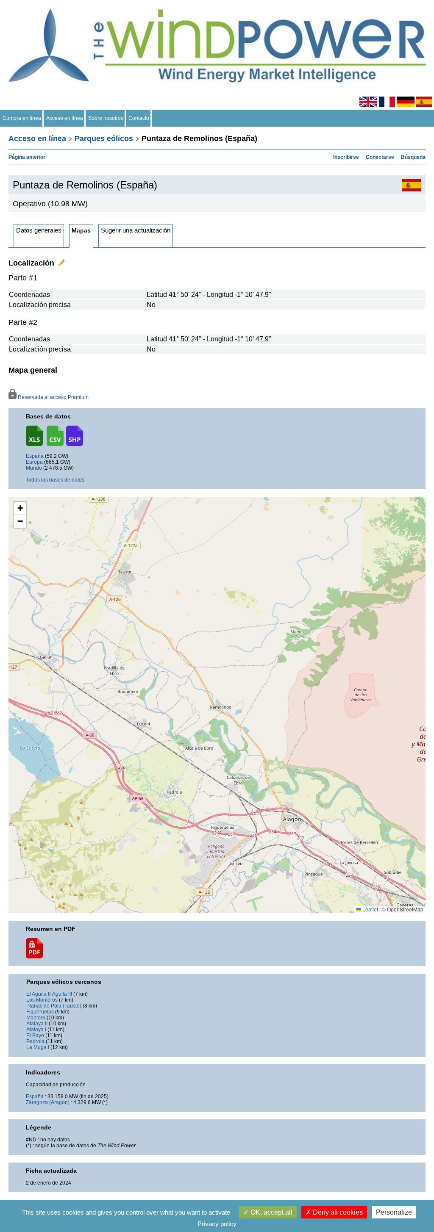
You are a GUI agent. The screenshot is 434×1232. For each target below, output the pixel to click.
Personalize (394, 1212)
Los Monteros (42, 1000)
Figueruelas (40, 1012)
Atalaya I (36, 1030)
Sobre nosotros (106, 118)
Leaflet (369, 909)
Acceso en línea (65, 118)
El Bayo (35, 1035)
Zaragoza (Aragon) (48, 1102)
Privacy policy (217, 1223)
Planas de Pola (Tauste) (53, 1006)
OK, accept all (270, 1212)
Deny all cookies (337, 1212)
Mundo (34, 468)
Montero (35, 1018)
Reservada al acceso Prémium (52, 397)
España (35, 456)
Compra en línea (22, 118)
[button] (20, 508)
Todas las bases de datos (55, 480)
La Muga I (37, 1047)
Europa (34, 462)
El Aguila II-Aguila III (49, 994)
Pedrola (35, 1041)
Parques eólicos (104, 138)
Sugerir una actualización (135, 230)
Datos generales (38, 230)
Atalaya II (36, 1024)
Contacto (139, 118)
